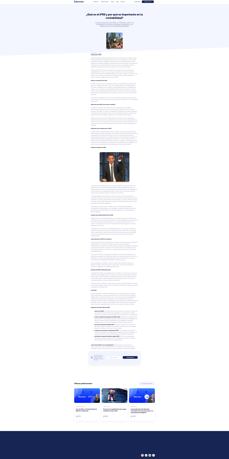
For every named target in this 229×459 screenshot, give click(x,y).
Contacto (123, 1)
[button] (96, 1)
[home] (79, 1)
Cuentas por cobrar (121, 445)
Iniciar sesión (137, 1)
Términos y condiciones (149, 442)
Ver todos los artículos (146, 383)
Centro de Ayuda (134, 445)
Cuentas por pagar (121, 442)
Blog (117, 1)
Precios (112, 1)
